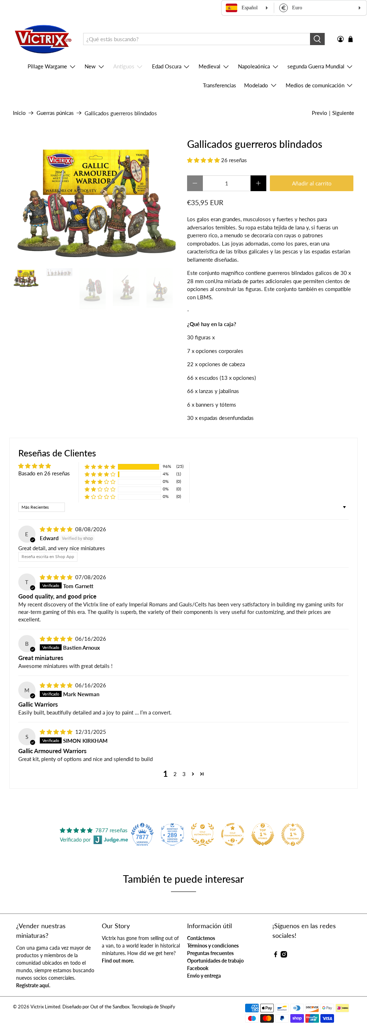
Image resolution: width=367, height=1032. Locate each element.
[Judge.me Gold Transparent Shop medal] (232, 834)
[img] (56, 529)
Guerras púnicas (55, 113)
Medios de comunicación (315, 85)
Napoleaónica (254, 66)
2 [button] (175, 774)
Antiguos (123, 66)
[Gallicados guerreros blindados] (96, 200)
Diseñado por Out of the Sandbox (95, 1006)
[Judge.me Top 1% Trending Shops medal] (292, 834)
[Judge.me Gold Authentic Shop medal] (202, 834)
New (90, 66)
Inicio (19, 113)
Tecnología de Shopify (153, 1006)
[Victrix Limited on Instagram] (284, 956)
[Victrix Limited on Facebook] (275, 956)
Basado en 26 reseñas (44, 473)
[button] (203, 160)
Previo (319, 113)
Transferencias (219, 85)
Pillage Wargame (47, 66)
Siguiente (343, 113)
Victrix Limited (45, 1006)
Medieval (209, 66)
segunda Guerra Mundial (315, 66)
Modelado (256, 85)
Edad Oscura (166, 66)
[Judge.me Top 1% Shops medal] (262, 834)
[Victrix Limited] (42, 39)
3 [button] (184, 774)
